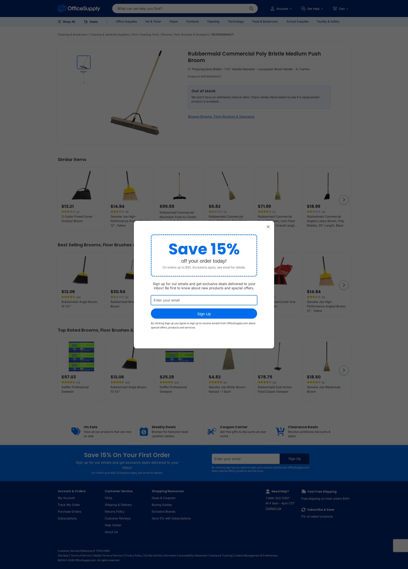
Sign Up (204, 314)
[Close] (268, 226)
